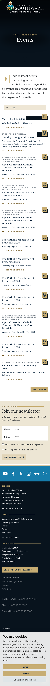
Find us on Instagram (29, 473)
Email (7, 436)
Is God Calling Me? (10, 548)
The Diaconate (8, 561)
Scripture (6, 529)
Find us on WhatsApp (44, 473)
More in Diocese (14, 508)
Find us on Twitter (21, 473)
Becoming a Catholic (10, 522)
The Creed (6, 532)
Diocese (6, 628)
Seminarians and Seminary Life (15, 551)
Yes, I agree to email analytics (21, 449)
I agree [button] (25, 667)
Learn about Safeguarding (18, 570)
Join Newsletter (12, 457)
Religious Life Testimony (12, 554)
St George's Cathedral (11, 503)
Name (7, 429)
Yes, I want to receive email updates (24, 444)
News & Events (29, 35)
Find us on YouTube (5, 473)
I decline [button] (25, 673)
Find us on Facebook (13, 473)
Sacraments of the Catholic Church (17, 519)
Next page (38, 390)
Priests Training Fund (11, 558)
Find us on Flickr (36, 473)
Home (16, 35)
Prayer (4, 526)
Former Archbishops (10, 497)
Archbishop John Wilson (12, 490)
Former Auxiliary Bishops (12, 500)
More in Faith (12, 537)
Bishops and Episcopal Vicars (14, 493)
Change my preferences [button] (25, 680)
